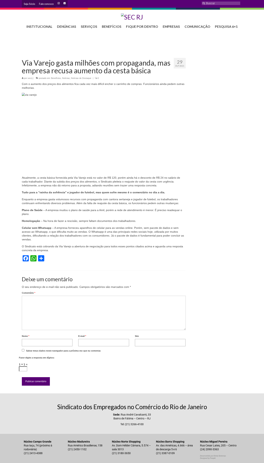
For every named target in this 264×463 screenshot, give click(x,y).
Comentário (28, 293)
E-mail (82, 336)
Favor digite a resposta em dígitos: (37, 358)
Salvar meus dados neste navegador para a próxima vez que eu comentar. (63, 351)
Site (137, 336)
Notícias (66, 78)
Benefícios (56, 78)
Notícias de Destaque (81, 78)
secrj (30, 78)
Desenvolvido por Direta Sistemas (213, 456)
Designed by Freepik (207, 458)
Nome (25, 336)
